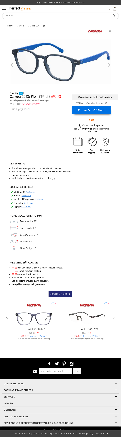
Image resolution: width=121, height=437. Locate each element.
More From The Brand (60, 294)
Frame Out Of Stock (91, 110)
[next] (109, 65)
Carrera (20, 26)
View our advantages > (73, 3)
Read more (30, 192)
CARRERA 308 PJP (35, 329)
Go (77, 371)
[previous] (12, 65)
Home (10, 26)
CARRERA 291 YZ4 (88, 329)
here (102, 434)
